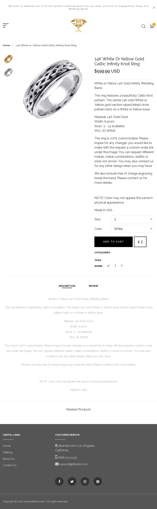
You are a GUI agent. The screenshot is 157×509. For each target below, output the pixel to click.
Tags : (98, 260)
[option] (8, 60)
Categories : (102, 252)
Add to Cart (113, 241)
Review (93, 286)
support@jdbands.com (73, 464)
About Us (8, 458)
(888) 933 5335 (67, 457)
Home (6, 45)
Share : (98, 266)
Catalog (7, 452)
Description (67, 286)
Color (98, 229)
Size (97, 219)
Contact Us (9, 465)
